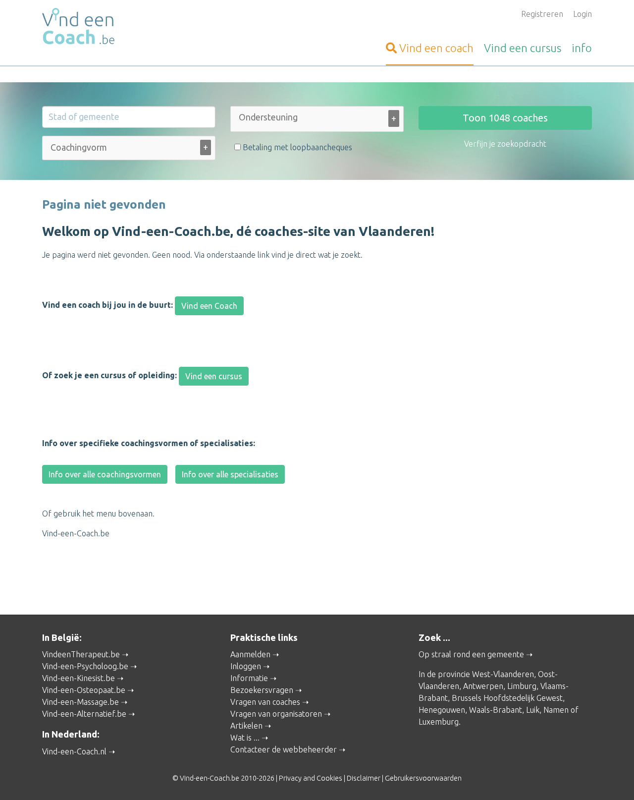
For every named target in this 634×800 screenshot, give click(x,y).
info (582, 48)
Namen (556, 709)
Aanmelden (250, 654)
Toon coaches (505, 117)
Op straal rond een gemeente (471, 654)
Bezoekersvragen (261, 690)
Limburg (521, 686)
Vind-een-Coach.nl (74, 751)
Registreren (542, 13)
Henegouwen (442, 709)
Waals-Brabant (495, 709)
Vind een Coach (209, 305)
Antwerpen (483, 686)
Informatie (249, 678)
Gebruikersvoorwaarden (423, 778)
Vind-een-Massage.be (80, 701)
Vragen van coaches (265, 701)
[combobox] (317, 121)
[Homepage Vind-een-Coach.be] (128, 28)
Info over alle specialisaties (230, 474)
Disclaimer (363, 778)
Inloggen (245, 666)
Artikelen (246, 725)
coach (436, 48)
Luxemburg (439, 721)
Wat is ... (245, 737)
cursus (522, 48)
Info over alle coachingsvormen (105, 474)
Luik (532, 709)
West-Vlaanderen (503, 674)
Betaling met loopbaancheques (296, 147)
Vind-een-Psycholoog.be (85, 666)
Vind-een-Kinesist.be (78, 678)
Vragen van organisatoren (276, 713)
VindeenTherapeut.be (81, 654)
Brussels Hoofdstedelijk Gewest (507, 697)
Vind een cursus (213, 376)
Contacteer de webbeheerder (283, 749)
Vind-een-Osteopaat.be (83, 690)
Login (582, 13)
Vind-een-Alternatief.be (84, 713)
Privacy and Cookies (310, 778)
